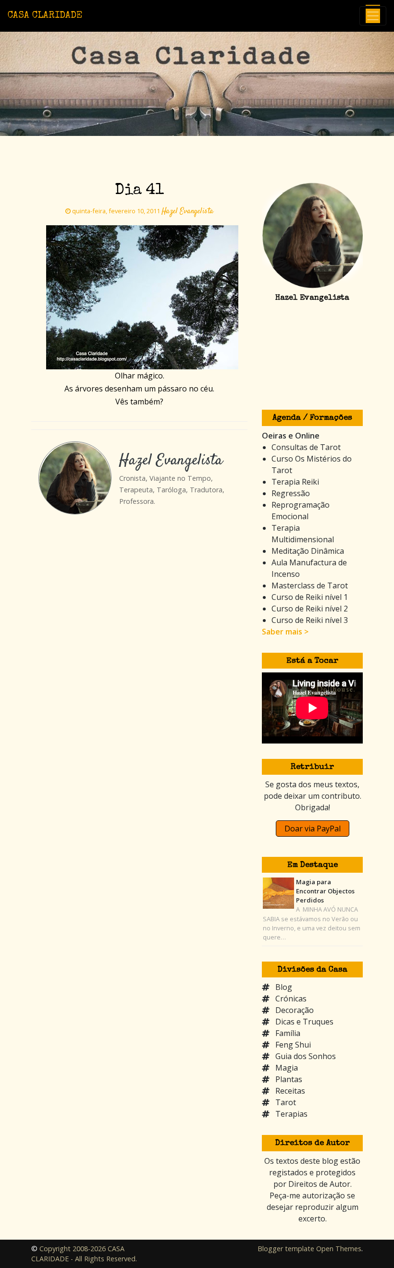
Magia (286, 1067)
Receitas (290, 1090)
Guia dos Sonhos (305, 1056)
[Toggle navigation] (372, 15)
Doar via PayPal (312, 828)
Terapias (291, 1114)
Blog (283, 987)
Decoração (294, 1010)
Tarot (285, 1102)
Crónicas (291, 998)
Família (287, 1033)
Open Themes (338, 1248)
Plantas (288, 1079)
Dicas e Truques (304, 1021)
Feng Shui (293, 1044)
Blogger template (286, 1248)
